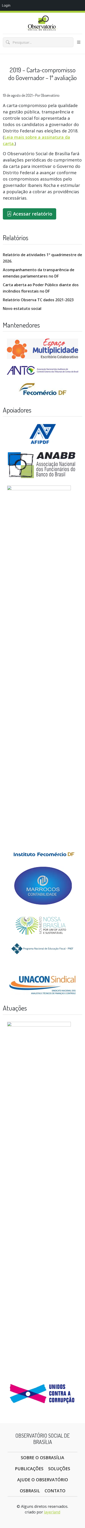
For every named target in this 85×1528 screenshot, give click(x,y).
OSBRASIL (30, 1490)
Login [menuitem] (6, 5)
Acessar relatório (32, 214)
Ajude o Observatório (42, 1479)
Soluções (59, 1468)
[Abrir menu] (78, 42)
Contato (55, 1490)
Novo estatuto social (22, 308)
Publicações (29, 1468)
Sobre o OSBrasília (42, 1457)
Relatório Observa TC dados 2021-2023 (38, 299)
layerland (52, 1512)
